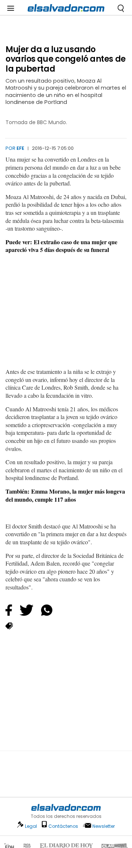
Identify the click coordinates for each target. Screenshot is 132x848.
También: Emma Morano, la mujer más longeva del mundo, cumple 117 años (65, 495)
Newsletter (103, 826)
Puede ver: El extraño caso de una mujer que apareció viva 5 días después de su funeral (61, 246)
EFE (20, 148)
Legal (31, 826)
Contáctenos (63, 826)
